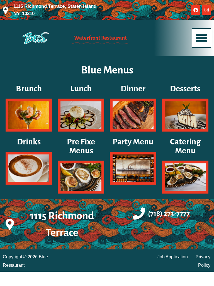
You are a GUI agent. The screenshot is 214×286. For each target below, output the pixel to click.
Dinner (133, 88)
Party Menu (133, 141)
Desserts (185, 88)
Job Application (172, 256)
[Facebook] (195, 10)
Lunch (81, 88)
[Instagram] (206, 10)
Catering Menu (185, 146)
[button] (201, 38)
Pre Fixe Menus (81, 146)
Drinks (29, 141)
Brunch (29, 88)
